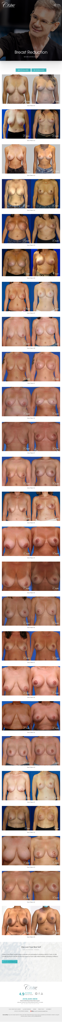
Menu (58, 5)
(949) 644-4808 (30, 998)
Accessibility (48, 1009)
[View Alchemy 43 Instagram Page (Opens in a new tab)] (36, 993)
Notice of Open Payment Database (21, 1011)
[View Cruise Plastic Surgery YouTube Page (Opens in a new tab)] (42, 993)
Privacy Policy (41, 1009)
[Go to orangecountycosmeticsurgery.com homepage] (16, 5)
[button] (55, 4)
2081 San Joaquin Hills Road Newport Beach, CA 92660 (30, 1002)
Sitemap (34, 1009)
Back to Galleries (23, 70)
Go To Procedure (39, 70)
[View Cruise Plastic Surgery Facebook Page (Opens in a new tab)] (39, 993)
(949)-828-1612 (38, 1016)
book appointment (9, 961)
